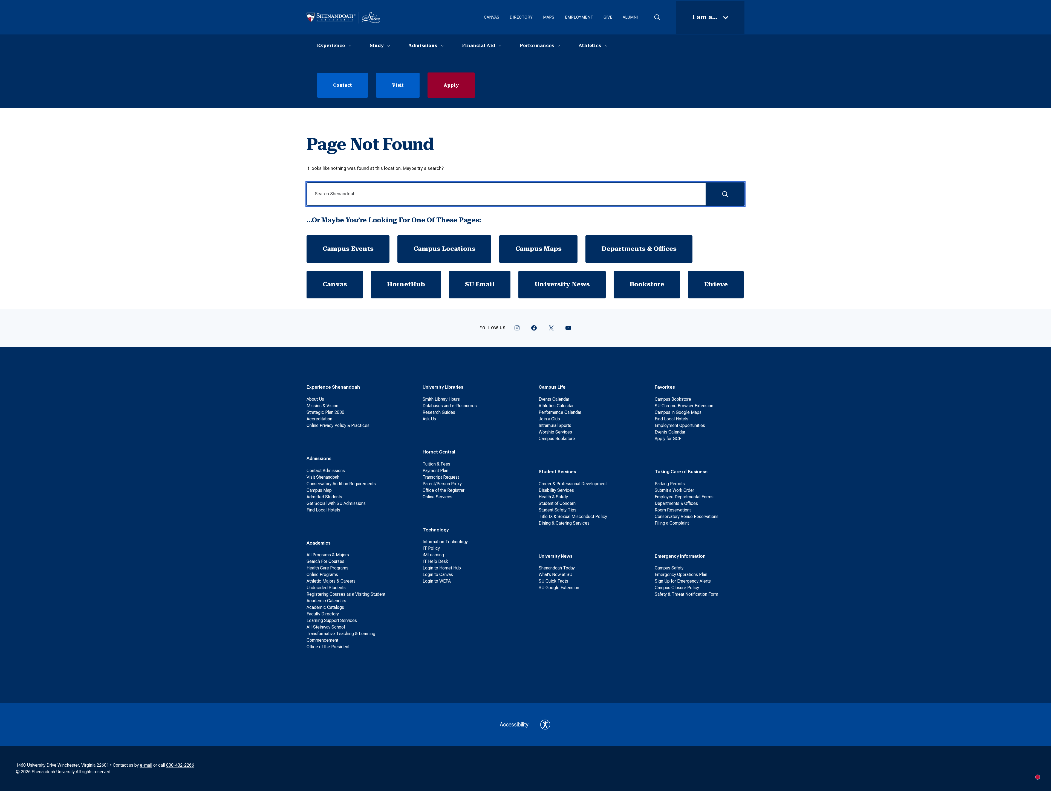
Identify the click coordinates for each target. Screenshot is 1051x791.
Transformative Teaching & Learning (341, 633)
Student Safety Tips (557, 510)
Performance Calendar (560, 412)
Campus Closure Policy (677, 587)
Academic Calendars (326, 600)
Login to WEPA (437, 581)
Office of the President (328, 646)
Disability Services (556, 490)
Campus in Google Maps (678, 412)
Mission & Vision (322, 405)
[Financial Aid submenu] (500, 45)
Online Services (437, 496)
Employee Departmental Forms (684, 496)
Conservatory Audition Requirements (341, 483)
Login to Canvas (438, 574)
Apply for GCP (668, 438)
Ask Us (429, 418)
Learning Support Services (332, 620)
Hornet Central (439, 452)
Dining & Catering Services (564, 523)
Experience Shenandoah (333, 387)
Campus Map (319, 490)
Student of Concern (557, 503)
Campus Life (552, 387)
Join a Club (549, 418)
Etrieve (716, 284)
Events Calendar (554, 399)
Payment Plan (435, 470)
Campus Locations (444, 248)
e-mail (146, 765)
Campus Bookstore (557, 438)
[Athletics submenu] (606, 45)
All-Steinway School (326, 627)
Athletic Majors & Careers (331, 581)
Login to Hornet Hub (442, 568)
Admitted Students (324, 496)
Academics (319, 543)
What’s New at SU (555, 574)
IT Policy (431, 548)
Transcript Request (441, 477)
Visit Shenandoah (323, 477)
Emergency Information (680, 556)
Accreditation (319, 418)
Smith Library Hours (441, 399)
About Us (315, 399)
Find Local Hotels (323, 510)
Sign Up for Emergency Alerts (683, 581)
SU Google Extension (559, 587)
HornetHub (406, 284)
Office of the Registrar (443, 490)
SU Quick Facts (553, 581)
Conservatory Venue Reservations (686, 516)
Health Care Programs (327, 568)
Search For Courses (325, 561)
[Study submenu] (388, 45)
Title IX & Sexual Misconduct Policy (573, 516)
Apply (451, 85)
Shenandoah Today (557, 568)
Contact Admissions (326, 470)
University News (562, 284)
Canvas (335, 284)
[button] (657, 17)
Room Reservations (673, 510)
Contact (342, 85)
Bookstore (647, 284)
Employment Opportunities (680, 425)
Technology (436, 530)
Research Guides (439, 412)
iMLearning (433, 554)
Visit (398, 85)
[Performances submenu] (559, 45)
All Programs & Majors (328, 554)
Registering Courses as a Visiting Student (346, 594)
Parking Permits (670, 483)
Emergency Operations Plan (681, 574)
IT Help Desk (435, 561)
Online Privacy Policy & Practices (338, 425)
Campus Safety (669, 568)
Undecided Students (326, 587)
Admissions (319, 458)
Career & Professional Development (573, 483)
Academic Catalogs (325, 607)
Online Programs (322, 574)
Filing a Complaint (672, 523)
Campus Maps (538, 248)
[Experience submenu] (350, 45)
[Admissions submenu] (442, 45)
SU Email (480, 284)
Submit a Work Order (674, 490)
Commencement (322, 640)
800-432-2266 (180, 765)
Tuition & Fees (436, 464)
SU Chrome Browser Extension (684, 405)
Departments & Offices (639, 248)
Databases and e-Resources (450, 405)
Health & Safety (553, 496)
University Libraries (443, 387)
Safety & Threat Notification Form (686, 594)
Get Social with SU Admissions (336, 503)
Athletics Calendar (556, 405)
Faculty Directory (323, 613)
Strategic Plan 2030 (325, 412)
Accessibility (514, 724)
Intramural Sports (555, 425)
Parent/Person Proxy (442, 483)
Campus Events (348, 248)
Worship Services (555, 432)
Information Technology (445, 541)
